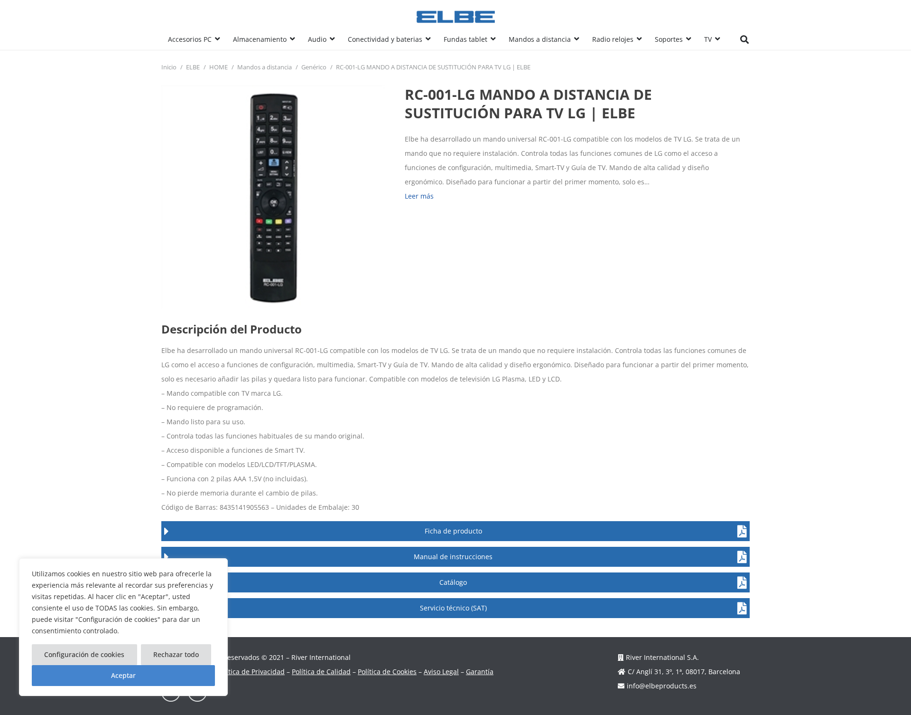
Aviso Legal (441, 671)
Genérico (313, 67)
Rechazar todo (176, 654)
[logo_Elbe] (455, 17)
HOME (218, 67)
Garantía (479, 671)
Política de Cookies (387, 671)
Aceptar (123, 675)
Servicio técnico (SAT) (453, 607)
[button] (217, 39)
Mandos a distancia (264, 67)
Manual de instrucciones (453, 556)
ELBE (193, 67)
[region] (123, 627)
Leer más (419, 195)
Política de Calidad (321, 671)
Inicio (169, 67)
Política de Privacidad (251, 671)
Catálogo (453, 582)
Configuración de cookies (84, 654)
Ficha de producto (453, 530)
